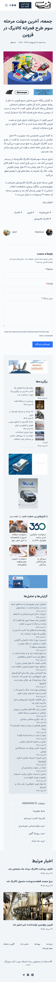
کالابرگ (18, 212)
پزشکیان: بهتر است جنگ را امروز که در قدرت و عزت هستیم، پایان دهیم (30, 691)
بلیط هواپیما (39, 811)
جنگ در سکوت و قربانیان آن (34, 768)
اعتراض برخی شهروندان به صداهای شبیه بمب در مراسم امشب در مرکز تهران (28, 606)
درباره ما (49, 944)
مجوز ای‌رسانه (47, 948)
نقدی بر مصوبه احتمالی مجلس (32, 742)
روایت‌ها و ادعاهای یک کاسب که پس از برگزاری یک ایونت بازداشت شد (21, 391)
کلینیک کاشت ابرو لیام (34, 818)
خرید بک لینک (38, 841)
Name (49, 269)
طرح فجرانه (45, 212)
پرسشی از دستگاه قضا (23, 401)
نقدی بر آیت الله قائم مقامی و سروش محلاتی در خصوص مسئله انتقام (30, 711)
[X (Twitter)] (15, 5)
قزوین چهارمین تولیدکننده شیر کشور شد (33, 925)
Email (49, 284)
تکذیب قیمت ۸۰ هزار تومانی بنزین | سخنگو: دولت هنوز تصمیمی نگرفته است (28, 665)
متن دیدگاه (47, 298)
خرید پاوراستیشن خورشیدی (32, 826)
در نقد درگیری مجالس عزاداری (33, 719)
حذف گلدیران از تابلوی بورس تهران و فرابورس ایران (21, 423)
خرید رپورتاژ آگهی (37, 833)
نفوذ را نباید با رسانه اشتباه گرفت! (31, 735)
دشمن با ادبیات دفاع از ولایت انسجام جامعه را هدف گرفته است (30, 776)
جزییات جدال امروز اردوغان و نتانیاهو (29, 614)
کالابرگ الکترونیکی (42, 219)
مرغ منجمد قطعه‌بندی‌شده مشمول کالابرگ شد (29, 881)
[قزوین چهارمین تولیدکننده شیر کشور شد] (28, 906)
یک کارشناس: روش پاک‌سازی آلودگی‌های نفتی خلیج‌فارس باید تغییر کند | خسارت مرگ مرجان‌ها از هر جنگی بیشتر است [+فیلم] (29, 678)
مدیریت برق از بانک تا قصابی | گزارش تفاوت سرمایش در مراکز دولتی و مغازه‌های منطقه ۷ (30, 644)
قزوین (30, 212)
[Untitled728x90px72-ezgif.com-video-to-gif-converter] (28, 92)
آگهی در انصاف (8, 944)
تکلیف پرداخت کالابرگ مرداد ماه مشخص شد (30, 869)
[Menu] (6, 5)
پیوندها (37, 944)
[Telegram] (10, 5)
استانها (13, 42)
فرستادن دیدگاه (42, 344)
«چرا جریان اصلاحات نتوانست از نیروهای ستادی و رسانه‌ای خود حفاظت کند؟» (28, 438)
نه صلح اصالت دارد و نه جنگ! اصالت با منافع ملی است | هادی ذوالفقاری (29, 655)
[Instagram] (12, 5)
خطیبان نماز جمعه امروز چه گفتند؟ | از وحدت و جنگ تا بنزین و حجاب (29, 622)
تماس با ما (24, 944)
